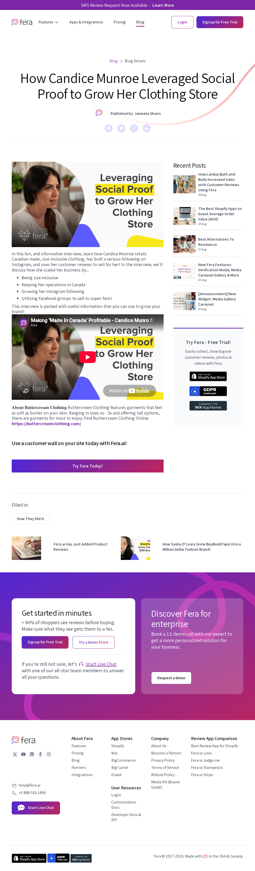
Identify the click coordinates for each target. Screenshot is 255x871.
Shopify (117, 745)
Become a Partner (166, 753)
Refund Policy (163, 774)
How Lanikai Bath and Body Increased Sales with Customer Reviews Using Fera (218, 182)
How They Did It (30, 518)
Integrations (82, 774)
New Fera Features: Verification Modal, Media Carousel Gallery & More (219, 270)
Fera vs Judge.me (205, 760)
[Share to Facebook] (109, 128)
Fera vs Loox (201, 753)
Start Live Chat (101, 664)
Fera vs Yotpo (202, 774)
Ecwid (116, 774)
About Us (158, 745)
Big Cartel (119, 767)
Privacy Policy (163, 760)
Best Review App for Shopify (214, 745)
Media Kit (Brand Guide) (165, 784)
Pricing (77, 753)
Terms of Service (165, 767)
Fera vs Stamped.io (207, 767)
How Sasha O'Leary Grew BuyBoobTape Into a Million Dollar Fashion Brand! (202, 546)
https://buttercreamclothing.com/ (46, 423)
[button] (49, 22)
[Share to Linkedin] (147, 128)
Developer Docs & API (126, 817)
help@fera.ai (29, 785)
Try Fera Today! (87, 466)
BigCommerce (123, 760)
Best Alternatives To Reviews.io (216, 242)
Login (116, 795)
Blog (75, 760)
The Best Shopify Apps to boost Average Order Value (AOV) (220, 214)
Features (78, 745)
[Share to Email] (134, 128)
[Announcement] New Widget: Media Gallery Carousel (217, 299)
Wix (114, 753)
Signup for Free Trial (219, 22)
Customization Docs (123, 805)
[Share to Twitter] (121, 128)
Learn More (163, 5)
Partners (78, 767)
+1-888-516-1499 (32, 792)
